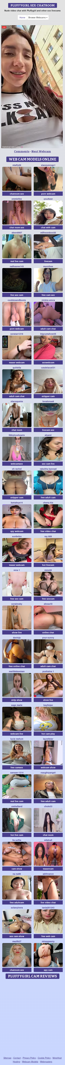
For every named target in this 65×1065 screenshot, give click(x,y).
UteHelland (16, 806)
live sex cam (16, 294)
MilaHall (48, 840)
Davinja (17, 637)
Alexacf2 (48, 603)
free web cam (48, 936)
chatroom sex (17, 193)
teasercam (48, 868)
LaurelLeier (48, 738)
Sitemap (7, 1057)
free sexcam (48, 598)
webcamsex (17, 463)
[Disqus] (32, 1017)
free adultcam (17, 902)
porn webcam (48, 193)
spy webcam (16, 531)
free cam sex (48, 294)
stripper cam (48, 396)
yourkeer (48, 198)
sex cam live (48, 463)
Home (22, 17)
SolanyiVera (17, 907)
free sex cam (16, 598)
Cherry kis (48, 502)
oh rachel (17, 468)
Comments (21, 151)
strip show (16, 699)
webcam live (16, 733)
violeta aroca (48, 300)
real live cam (16, 261)
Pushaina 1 (48, 671)
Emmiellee (17, 198)
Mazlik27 (16, 941)
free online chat (17, 666)
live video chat (48, 902)
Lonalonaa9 (48, 401)
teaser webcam (16, 362)
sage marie (16, 705)
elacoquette (17, 401)
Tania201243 (48, 907)
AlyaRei (48, 435)
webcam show (48, 767)
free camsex (17, 767)
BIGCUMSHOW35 (48, 333)
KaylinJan (48, 705)
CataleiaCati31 (48, 367)
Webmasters (46, 1061)
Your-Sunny (48, 637)
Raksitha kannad (48, 468)
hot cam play (48, 733)
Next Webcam (41, 151)
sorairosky (16, 603)
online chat (48, 632)
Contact (17, 1057)
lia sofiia (16, 840)
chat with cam (48, 227)
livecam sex (48, 429)
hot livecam (48, 564)
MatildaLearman (17, 671)
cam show (17, 868)
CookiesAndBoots (17, 300)
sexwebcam (48, 362)
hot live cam (17, 834)
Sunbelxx (17, 536)
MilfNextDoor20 (48, 232)
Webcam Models (30, 1061)
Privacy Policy (29, 1057)
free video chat (48, 531)
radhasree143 (17, 266)
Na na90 (17, 873)
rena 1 (17, 570)
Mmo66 (48, 570)
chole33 (48, 806)
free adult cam (48, 497)
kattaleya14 (17, 502)
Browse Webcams (37, 17)
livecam (48, 261)
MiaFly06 (17, 165)
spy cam (48, 969)
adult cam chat (48, 328)
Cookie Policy (44, 1057)
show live (17, 632)
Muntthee (48, 266)
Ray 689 (48, 536)
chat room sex (17, 227)
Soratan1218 (16, 333)
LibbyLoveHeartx (17, 435)
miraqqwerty (48, 941)
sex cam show (17, 936)
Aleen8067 (17, 232)
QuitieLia (17, 367)
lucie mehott (16, 738)
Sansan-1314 (16, 772)
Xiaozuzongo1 (48, 165)
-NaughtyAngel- (48, 772)
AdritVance (48, 873)
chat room (17, 429)
